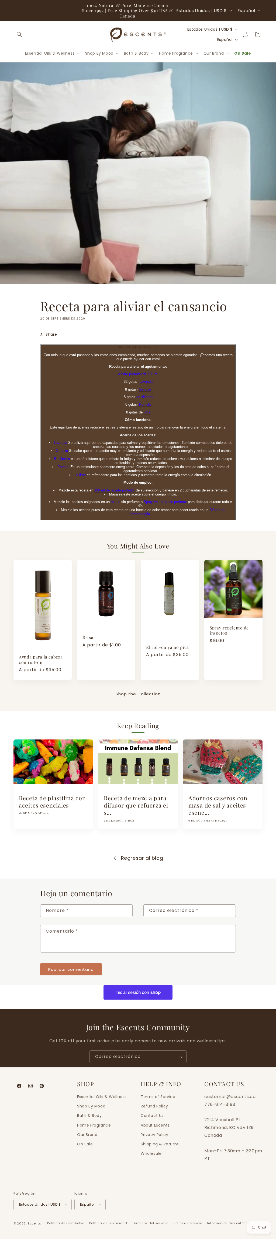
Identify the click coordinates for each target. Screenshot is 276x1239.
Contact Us (152, 1115)
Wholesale (151, 1153)
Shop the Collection (138, 694)
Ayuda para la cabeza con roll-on (41, 659)
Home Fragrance (94, 1125)
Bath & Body (89, 1115)
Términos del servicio (150, 1223)
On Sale (85, 1144)
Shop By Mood (91, 1106)
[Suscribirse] (180, 1056)
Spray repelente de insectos (229, 630)
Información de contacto (228, 1223)
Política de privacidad (108, 1223)
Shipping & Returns (160, 1144)
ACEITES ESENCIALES (138, 347)
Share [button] (51, 334)
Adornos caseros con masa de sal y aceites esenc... (217, 805)
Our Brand (87, 1134)
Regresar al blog (142, 858)
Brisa (88, 637)
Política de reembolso (65, 1223)
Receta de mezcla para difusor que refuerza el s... (136, 805)
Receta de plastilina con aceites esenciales (52, 802)
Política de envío (188, 1223)
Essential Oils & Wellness (102, 1096)
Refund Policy (154, 1106)
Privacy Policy (154, 1134)
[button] (19, 34)
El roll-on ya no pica (167, 647)
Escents (35, 1223)
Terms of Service (158, 1096)
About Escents (155, 1125)
